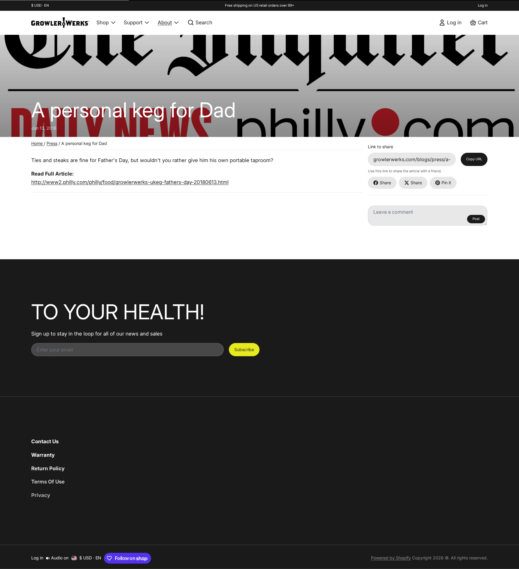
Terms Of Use (48, 481)
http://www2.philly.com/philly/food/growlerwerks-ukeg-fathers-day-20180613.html (130, 182)
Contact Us (45, 441)
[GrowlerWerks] (60, 22)
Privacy (40, 495)
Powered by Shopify (391, 557)
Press (52, 143)
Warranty (43, 455)
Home (37, 143)
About (165, 22)
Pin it (446, 182)
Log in (483, 5)
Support (133, 22)
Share (385, 182)
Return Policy (48, 468)
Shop (102, 22)
